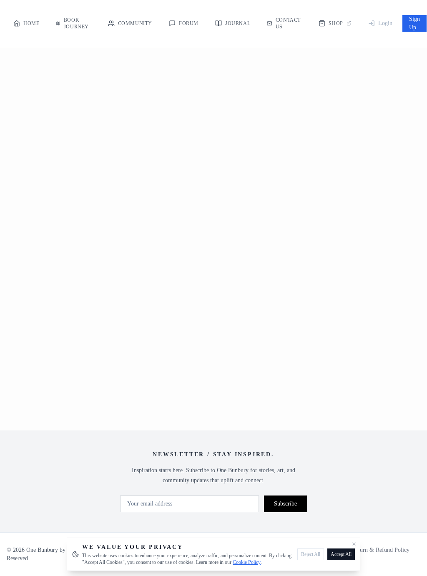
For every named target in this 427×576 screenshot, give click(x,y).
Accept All (341, 554)
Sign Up (414, 23)
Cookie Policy (247, 562)
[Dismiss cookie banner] (354, 543)
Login (385, 23)
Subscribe (285, 504)
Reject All (310, 554)
